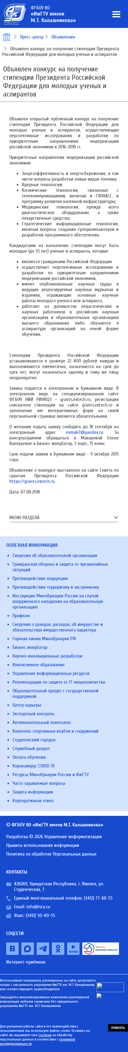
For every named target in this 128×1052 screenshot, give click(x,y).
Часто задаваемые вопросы (38, 783)
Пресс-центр (31, 37)
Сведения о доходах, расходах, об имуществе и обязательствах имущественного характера (57, 627)
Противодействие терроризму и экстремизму (55, 587)
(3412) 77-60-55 (98, 898)
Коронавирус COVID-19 (33, 766)
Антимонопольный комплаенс (41, 722)
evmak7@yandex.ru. (85, 432)
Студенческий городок (34, 740)
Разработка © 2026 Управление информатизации (54, 836)
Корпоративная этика (32, 800)
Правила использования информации (42, 845)
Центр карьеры (26, 705)
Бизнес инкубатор (29, 647)
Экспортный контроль (33, 714)
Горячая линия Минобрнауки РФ (44, 638)
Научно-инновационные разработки (47, 656)
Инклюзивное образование (38, 665)
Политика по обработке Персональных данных (51, 854)
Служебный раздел (31, 748)
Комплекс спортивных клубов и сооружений (55, 731)
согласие (45, 1035)
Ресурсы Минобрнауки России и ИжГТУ (50, 774)
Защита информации (32, 792)
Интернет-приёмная (25, 962)
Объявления (63, 37)
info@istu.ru (38, 907)
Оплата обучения (29, 757)
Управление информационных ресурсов (50, 673)
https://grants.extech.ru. (32, 481)
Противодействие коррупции (40, 578)
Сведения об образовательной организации (54, 555)
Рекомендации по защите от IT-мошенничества (58, 682)
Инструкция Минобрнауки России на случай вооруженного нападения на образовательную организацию (57, 601)
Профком (21, 615)
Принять (118, 1028)
